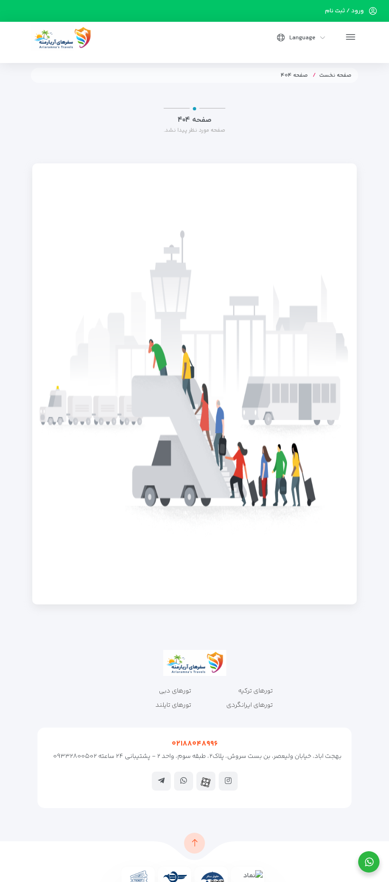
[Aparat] (205, 782)
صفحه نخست (335, 75)
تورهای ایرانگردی (249, 705)
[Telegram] (161, 780)
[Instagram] (228, 780)
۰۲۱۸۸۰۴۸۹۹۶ (195, 744)
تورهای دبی (175, 691)
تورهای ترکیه (255, 691)
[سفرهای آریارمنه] (62, 38)
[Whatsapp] (183, 780)
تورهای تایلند (173, 705)
